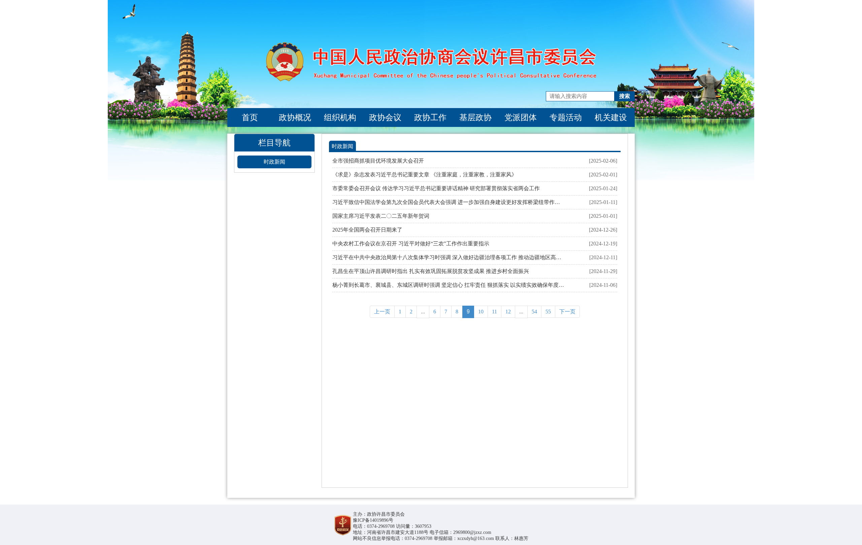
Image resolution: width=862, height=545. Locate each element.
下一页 (567, 311)
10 (481, 311)
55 (548, 311)
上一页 (382, 311)
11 (494, 311)
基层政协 (475, 117)
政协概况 (295, 117)
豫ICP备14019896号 (373, 520)
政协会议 (385, 117)
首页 (250, 117)
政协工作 (430, 117)
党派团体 (520, 117)
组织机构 (340, 117)
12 (508, 311)
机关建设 (611, 117)
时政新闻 (274, 162)
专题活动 (566, 117)
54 (534, 311)
